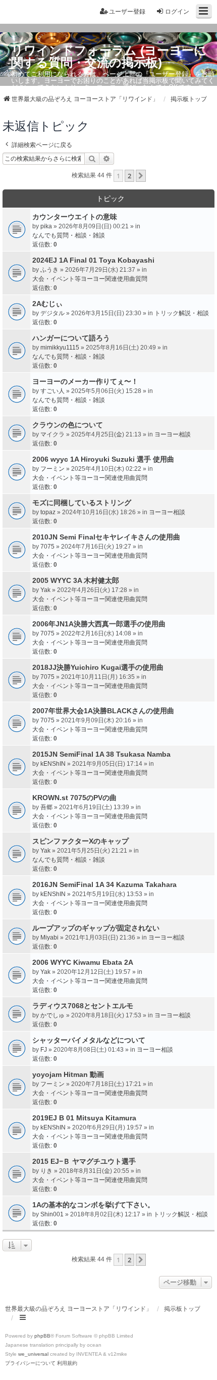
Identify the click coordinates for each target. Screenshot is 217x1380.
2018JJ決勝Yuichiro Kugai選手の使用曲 (98, 667)
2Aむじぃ (47, 304)
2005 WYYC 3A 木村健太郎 (75, 580)
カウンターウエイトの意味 (74, 217)
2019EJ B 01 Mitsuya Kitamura (84, 1118)
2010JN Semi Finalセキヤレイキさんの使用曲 (106, 537)
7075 (47, 546)
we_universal (33, 1354)
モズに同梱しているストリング (81, 503)
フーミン (52, 468)
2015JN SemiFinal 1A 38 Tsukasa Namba (101, 754)
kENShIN (53, 763)
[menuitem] (30, 1363)
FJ (43, 1049)
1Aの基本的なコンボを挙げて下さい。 (93, 1205)
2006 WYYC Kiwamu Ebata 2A (82, 962)
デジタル (52, 313)
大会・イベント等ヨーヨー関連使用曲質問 (89, 278)
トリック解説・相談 (181, 313)
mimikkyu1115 (59, 347)
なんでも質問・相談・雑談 (68, 235)
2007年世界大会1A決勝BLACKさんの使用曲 (103, 711)
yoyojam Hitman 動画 (68, 1074)
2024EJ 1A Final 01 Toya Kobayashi (93, 260)
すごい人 (52, 391)
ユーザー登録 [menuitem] (127, 11)
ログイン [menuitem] (177, 11)
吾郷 (46, 807)
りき (46, 1170)
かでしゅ (52, 1015)
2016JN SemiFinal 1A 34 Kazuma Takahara (104, 884)
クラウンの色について (67, 425)
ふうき (49, 269)
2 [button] (129, 175)
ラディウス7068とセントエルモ (82, 1006)
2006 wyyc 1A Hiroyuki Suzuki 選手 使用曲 (103, 459)
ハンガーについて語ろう (71, 338)
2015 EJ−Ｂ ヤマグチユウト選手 (84, 1161)
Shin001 (52, 1214)
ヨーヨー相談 (172, 434)
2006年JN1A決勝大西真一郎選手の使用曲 (99, 624)
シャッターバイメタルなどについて (88, 1040)
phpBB (42, 1336)
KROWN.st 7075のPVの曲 (74, 798)
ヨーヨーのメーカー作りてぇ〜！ (85, 381)
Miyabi (49, 937)
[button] (141, 176)
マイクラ (52, 434)
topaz (48, 512)
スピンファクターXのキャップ (80, 841)
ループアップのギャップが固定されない (95, 928)
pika (46, 226)
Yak (45, 590)
